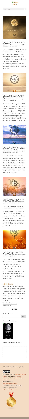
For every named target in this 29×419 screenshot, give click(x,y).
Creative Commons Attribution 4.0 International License (13, 378)
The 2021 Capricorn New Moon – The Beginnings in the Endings (13, 199)
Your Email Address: (9, 303)
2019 (8, 256)
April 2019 (12, 256)
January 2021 (15, 203)
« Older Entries (8, 284)
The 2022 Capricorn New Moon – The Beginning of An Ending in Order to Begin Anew (13, 97)
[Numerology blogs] (11, 409)
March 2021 (15, 152)
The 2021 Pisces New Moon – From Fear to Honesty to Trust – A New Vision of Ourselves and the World (14, 148)
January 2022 (13, 100)
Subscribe (14, 309)
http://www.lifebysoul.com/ (10, 383)
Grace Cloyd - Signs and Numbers (13, 44)
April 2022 (14, 46)
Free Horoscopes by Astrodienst (11, 344)
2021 (10, 152)
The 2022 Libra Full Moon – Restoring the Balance (14, 42)
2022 (10, 46)
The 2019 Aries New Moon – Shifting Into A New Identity (13, 252)
